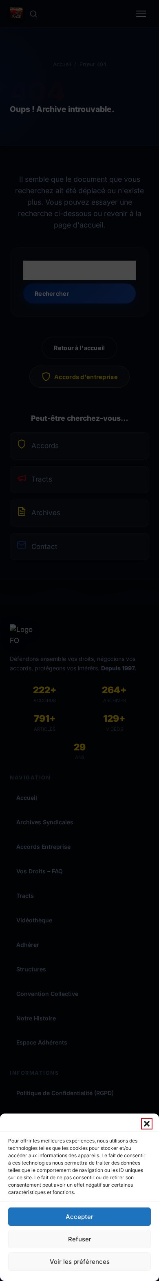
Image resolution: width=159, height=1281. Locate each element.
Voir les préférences (80, 1261)
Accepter (79, 1217)
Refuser (79, 1239)
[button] (147, 1124)
